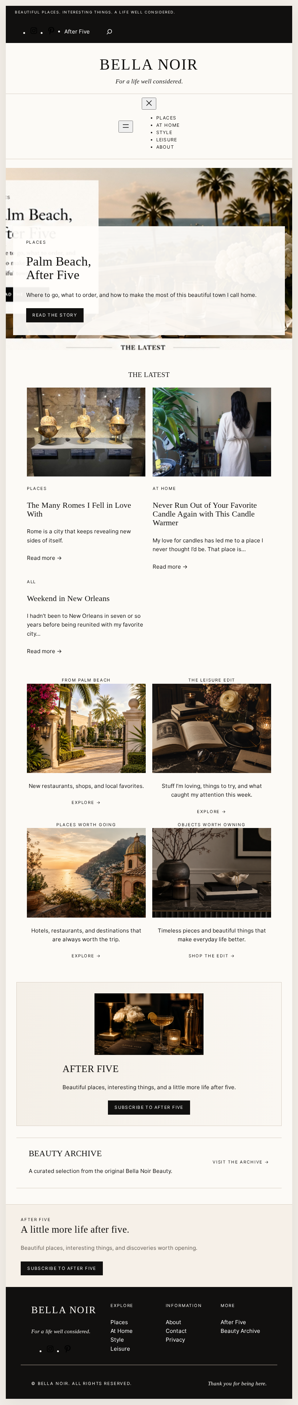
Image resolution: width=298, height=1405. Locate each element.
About (173, 1322)
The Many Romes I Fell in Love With (79, 509)
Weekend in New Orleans (68, 598)
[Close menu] (149, 104)
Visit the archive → (241, 1162)
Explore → (86, 802)
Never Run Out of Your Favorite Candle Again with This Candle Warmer (205, 514)
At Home (164, 488)
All (31, 581)
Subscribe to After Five (149, 1107)
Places (37, 488)
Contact (176, 1330)
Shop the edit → (212, 955)
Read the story (54, 315)
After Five (233, 1322)
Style (117, 1339)
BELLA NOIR (149, 64)
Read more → (44, 557)
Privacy (175, 1339)
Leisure (120, 1348)
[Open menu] (125, 127)
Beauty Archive (240, 1330)
